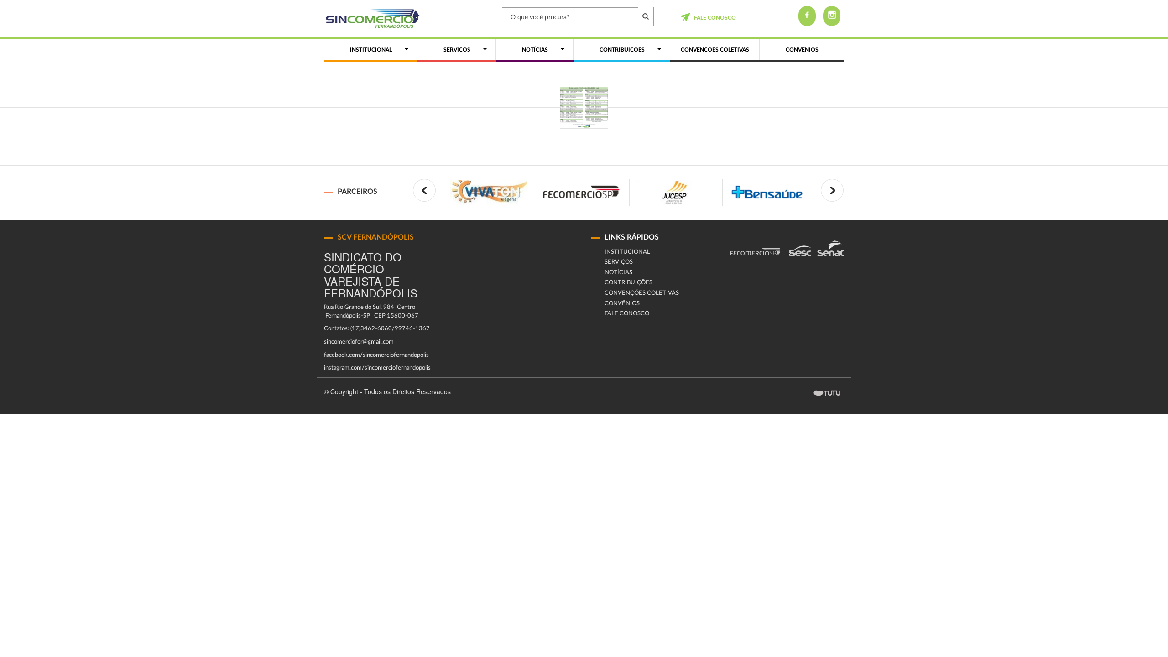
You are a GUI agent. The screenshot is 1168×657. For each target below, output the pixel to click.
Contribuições (628, 283)
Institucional (627, 252)
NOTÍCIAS (618, 273)
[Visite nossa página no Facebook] (807, 16)
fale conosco (715, 18)
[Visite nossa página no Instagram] (831, 16)
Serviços (619, 262)
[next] (832, 190)
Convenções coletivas (642, 293)
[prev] (424, 190)
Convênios (622, 304)
